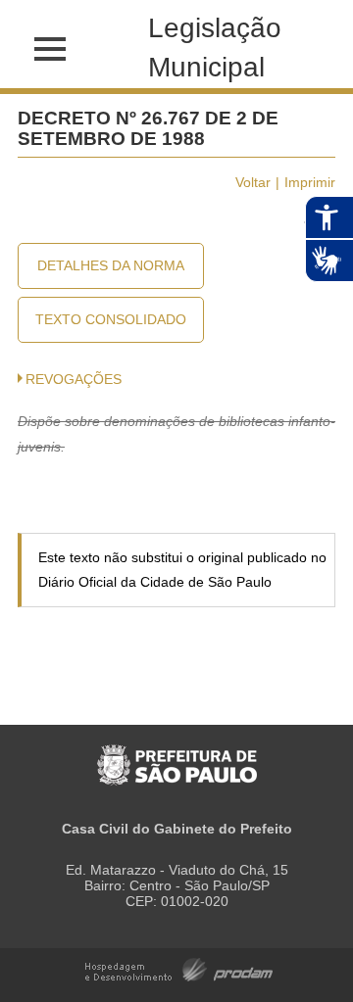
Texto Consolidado (110, 319)
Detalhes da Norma (110, 265)
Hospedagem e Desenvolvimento (179, 968)
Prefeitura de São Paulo (177, 754)
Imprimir (309, 182)
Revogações (73, 379)
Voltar (253, 182)
